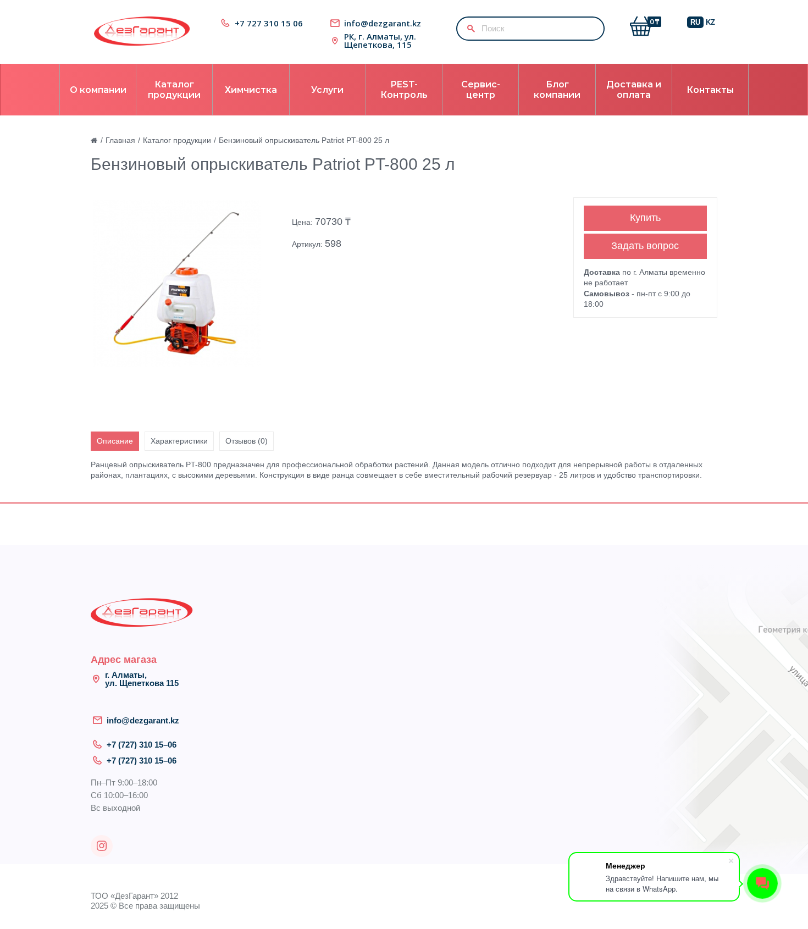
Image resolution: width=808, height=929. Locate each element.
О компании (98, 90)
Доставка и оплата (633, 89)
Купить (645, 217)
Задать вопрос (645, 245)
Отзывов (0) (246, 440)
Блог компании (557, 89)
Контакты (710, 90)
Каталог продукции (174, 89)
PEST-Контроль (404, 89)
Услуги (327, 90)
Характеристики (179, 440)
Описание (115, 440)
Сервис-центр (480, 89)
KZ (710, 22)
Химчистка (251, 90)
